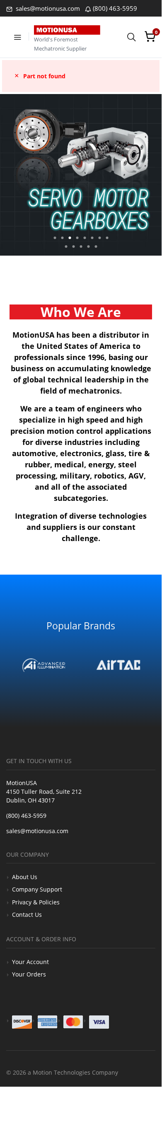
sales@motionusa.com (47, 8)
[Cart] (150, 36)
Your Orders (29, 974)
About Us (24, 877)
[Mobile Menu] (17, 36)
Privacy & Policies (36, 902)
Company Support (37, 889)
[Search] (131, 36)
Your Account (30, 962)
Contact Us (27, 914)
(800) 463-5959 (115, 8)
